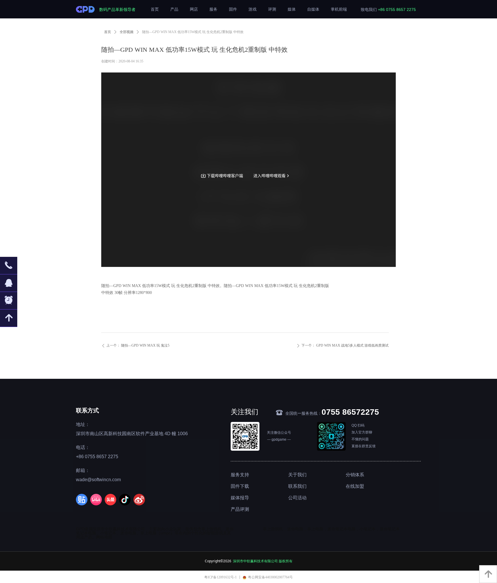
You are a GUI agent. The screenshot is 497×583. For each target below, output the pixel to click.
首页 (107, 32)
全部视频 (126, 32)
